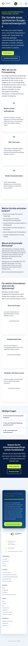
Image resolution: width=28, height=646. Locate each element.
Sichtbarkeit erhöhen (7, 612)
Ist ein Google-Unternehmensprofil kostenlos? (13, 416)
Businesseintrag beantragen (13, 524)
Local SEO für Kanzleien (14, 388)
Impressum (5, 623)
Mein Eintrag (5, 561)
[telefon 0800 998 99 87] (15, 3)
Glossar (4, 603)
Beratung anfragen (14, 471)
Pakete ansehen (7, 53)
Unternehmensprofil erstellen (9, 574)
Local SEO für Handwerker (14, 354)
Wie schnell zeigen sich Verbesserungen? (10, 431)
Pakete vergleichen (14, 466)
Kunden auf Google (7, 614)
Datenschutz (5, 625)
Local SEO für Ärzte (14, 321)
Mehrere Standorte (7, 581)
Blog (3, 601)
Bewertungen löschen (7, 621)
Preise (3, 563)
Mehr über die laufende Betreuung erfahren (13, 272)
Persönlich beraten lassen (11, 58)
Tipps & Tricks (5, 608)
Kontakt (4, 565)
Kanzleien (4, 592)
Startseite (4, 559)
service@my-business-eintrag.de (15, 551)
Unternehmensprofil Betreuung (10, 576)
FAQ (3, 605)
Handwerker (5, 590)
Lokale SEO (5, 610)
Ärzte (3, 588)
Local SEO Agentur (6, 572)
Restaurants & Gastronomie (9, 594)
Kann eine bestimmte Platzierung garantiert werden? (12, 424)
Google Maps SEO (6, 579)
